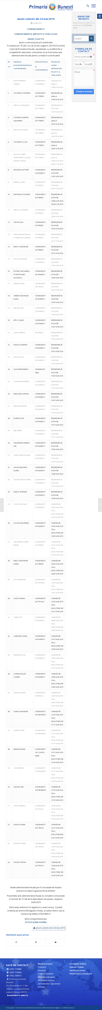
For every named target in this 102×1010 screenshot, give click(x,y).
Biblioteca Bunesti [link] (46, 977)
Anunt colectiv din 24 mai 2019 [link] (35, 18)
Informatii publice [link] (46, 980)
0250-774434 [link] (15, 972)
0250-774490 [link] (15, 969)
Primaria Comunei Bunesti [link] (24, 1008)
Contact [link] (41, 987)
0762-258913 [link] (15, 975)
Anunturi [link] (42, 970)
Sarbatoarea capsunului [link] (49, 983)
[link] (51, 5)
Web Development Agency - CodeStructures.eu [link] (59, 1008)
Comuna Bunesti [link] (45, 973)
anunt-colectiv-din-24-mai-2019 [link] (50, 927)
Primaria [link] (42, 967)
